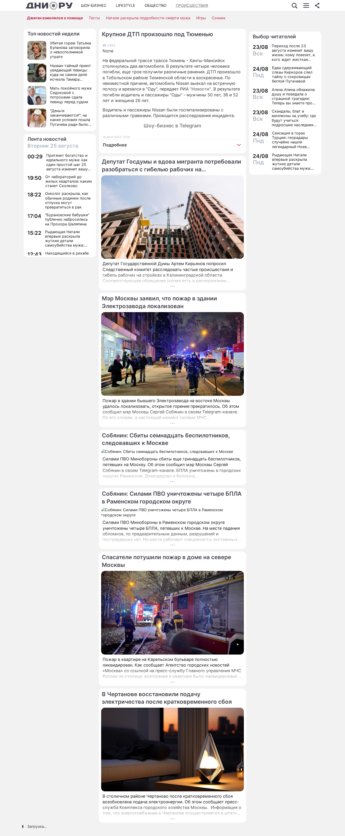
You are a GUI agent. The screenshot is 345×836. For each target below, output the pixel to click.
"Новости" (200, 88)
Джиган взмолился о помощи (55, 18)
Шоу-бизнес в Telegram (172, 126)
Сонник (219, 18)
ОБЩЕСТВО (155, 5)
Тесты (94, 18)
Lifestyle (125, 5)
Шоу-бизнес (94, 5)
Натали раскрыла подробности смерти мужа (148, 18)
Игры (201, 18)
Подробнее (115, 144)
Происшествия (192, 5)
